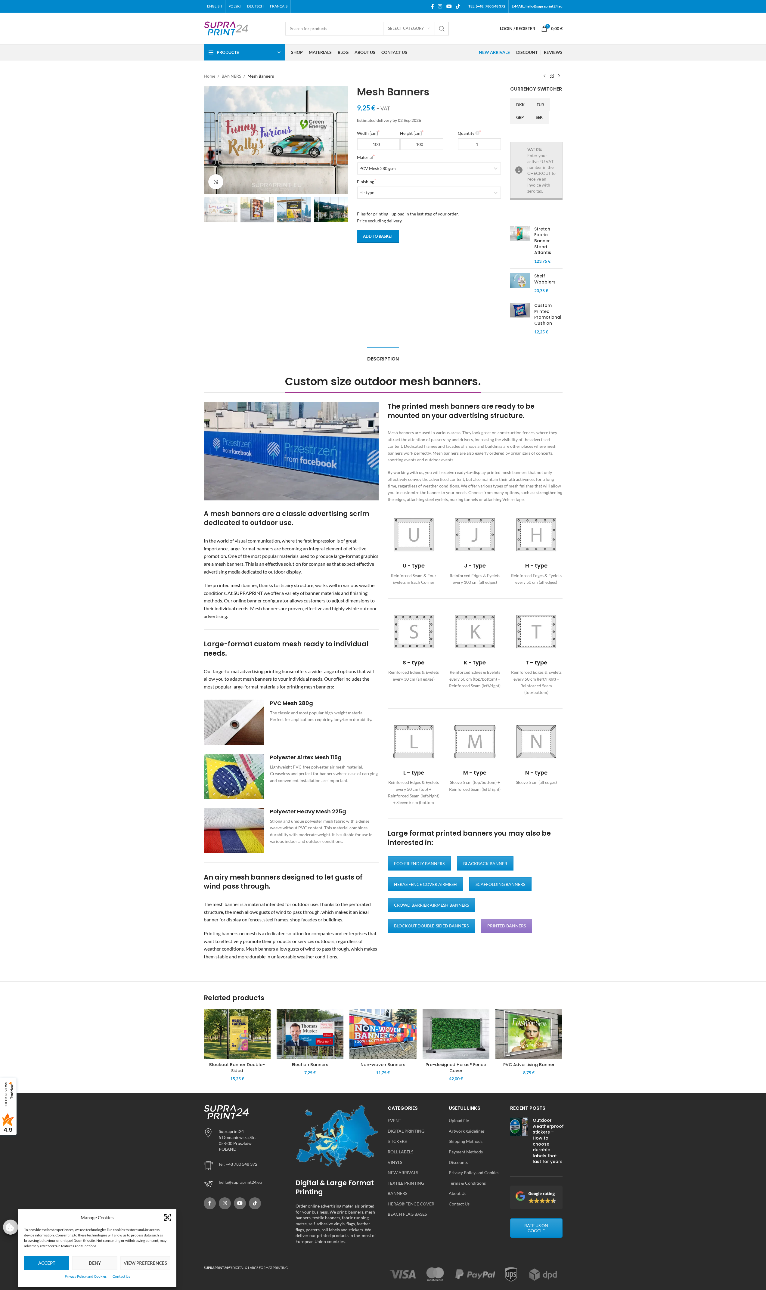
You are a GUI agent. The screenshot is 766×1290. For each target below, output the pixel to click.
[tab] (383, 356)
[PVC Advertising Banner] (528, 1034)
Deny (95, 1263)
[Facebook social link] (432, 6)
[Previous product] (544, 76)
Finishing (365, 181)
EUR (540, 104)
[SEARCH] (442, 29)
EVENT (394, 1120)
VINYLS (395, 1162)
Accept (46, 1263)
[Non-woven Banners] (382, 1034)
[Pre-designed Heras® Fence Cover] (456, 1034)
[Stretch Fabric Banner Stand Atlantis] (520, 245)
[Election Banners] (310, 1034)
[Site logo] (226, 27)
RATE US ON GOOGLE (536, 1228)
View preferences (145, 1263)
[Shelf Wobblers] (520, 283)
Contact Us (121, 1276)
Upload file (459, 1120)
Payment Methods (466, 1151)
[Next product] (559, 76)
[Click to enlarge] (215, 181)
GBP (520, 117)
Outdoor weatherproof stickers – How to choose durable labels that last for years (548, 1141)
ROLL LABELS (400, 1151)
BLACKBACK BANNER (485, 863)
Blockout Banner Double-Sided (237, 1068)
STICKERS (397, 1141)
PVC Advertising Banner (529, 1065)
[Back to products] (551, 76)
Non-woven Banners (383, 1065)
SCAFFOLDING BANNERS (500, 884)
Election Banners (310, 1065)
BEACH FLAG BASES (407, 1214)
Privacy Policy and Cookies (86, 1276)
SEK (539, 117)
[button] (167, 1217)
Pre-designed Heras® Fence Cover (456, 1068)
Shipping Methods (465, 1141)
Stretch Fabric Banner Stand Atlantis (542, 240)
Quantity (466, 133)
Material (365, 157)
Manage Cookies (10, 1227)
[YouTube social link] (449, 6)
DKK (520, 104)
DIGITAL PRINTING (406, 1131)
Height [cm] (411, 133)
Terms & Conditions (467, 1183)
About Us (457, 1193)
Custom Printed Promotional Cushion (547, 314)
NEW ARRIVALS (403, 1172)
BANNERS (231, 76)
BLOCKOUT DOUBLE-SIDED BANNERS (431, 925)
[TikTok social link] (458, 6)
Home (209, 76)
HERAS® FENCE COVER (411, 1203)
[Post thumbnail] (519, 1142)
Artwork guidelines (467, 1131)
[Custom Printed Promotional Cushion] (520, 319)
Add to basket (378, 236)
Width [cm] (367, 133)
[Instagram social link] (440, 6)
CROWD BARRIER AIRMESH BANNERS (431, 905)
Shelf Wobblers (545, 279)
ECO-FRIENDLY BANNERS (419, 863)
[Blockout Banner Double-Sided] (237, 1034)
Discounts (458, 1162)
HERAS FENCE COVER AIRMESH (425, 884)
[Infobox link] (291, 722)
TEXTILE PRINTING (406, 1183)
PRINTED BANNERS (506, 925)
